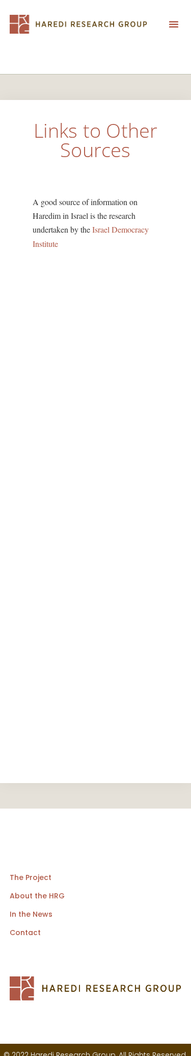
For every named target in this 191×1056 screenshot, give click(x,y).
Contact (25, 932)
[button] (173, 24)
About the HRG (37, 896)
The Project (30, 877)
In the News (31, 914)
